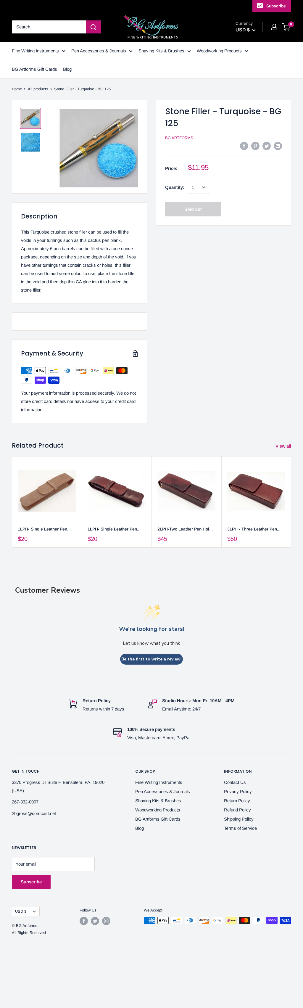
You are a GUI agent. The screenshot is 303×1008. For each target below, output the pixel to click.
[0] (286, 26)
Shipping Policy (239, 818)
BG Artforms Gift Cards (34, 69)
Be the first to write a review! (151, 659)
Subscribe (276, 6)
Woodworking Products (219, 50)
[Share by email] (278, 146)
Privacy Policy (238, 791)
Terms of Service (240, 828)
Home (17, 89)
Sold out (193, 209)
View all (283, 445)
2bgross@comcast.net (34, 813)
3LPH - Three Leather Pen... (254, 529)
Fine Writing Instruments (35, 50)
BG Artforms (179, 138)
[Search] (93, 26)
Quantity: (174, 187)
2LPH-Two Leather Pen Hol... (185, 529)
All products (38, 89)
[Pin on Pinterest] (255, 146)
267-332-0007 (25, 801)
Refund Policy (237, 809)
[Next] (291, 502)
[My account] (274, 27)
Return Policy (237, 800)
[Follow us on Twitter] (95, 921)
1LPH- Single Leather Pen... (44, 529)
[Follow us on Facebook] (84, 921)
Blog (67, 69)
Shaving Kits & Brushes (161, 50)
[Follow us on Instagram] (106, 921)
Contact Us (235, 782)
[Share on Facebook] (244, 146)
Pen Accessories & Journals (98, 50)
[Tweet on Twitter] (266, 146)
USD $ (20, 911)
